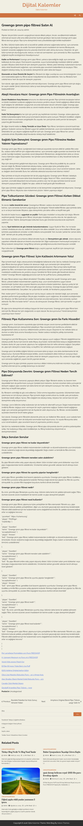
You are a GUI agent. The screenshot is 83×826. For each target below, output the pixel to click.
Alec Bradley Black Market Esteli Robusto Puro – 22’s (23, 679)
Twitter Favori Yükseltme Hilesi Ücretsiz (14, 735)
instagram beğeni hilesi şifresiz (12, 723)
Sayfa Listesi (6, 731)
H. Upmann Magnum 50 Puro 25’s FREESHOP (20, 657)
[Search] (79, 15)
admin (26, 30)
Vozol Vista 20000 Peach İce (13, 662)
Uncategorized (16, 691)
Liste (3, 727)
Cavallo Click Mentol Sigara (12, 683)
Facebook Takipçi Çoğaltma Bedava (13, 720)
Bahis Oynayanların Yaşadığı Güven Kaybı (61, 752)
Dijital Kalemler (41, 5)
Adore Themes (63, 823)
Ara (3, 711)
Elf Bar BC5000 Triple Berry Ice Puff (16, 666)
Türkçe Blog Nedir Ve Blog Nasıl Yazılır (19, 752)
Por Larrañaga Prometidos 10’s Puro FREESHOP (21, 653)
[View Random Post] (75, 15)
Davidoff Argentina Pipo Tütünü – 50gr (17, 688)
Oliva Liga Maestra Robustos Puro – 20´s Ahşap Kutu (23, 675)
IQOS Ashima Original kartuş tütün (15, 670)
